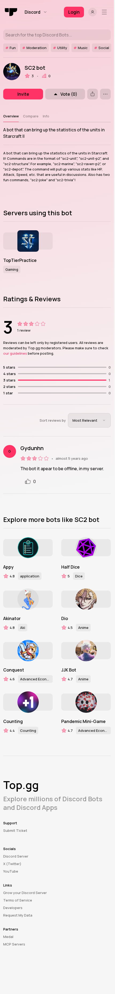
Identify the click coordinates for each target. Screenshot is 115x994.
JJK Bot (68, 670)
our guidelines (15, 353)
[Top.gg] (11, 12)
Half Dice (70, 567)
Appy (8, 567)
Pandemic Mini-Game (83, 721)
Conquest (13, 670)
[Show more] (105, 94)
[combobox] (89, 420)
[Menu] (105, 12)
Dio (64, 618)
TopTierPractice (20, 260)
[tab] (11, 116)
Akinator (12, 618)
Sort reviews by (53, 420)
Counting (13, 721)
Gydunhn (32, 448)
